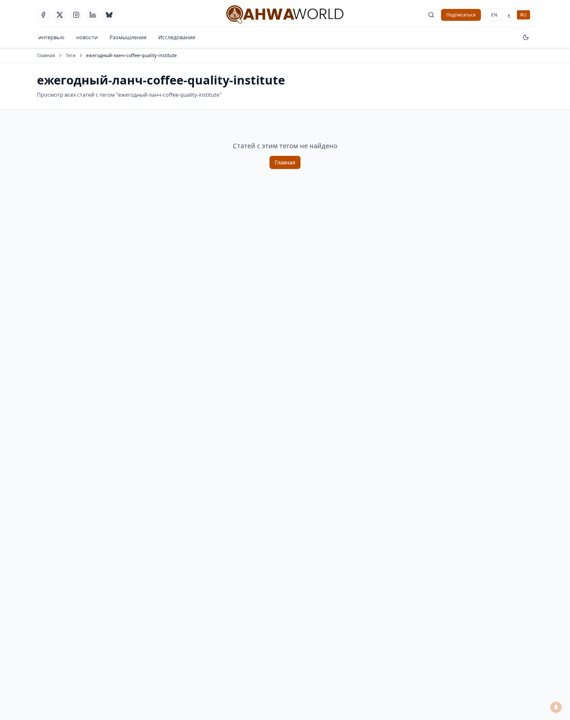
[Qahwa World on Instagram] (76, 15)
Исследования (176, 37)
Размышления (128, 37)
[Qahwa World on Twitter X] (59, 15)
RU (523, 15)
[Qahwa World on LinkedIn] (92, 15)
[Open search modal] (431, 15)
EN (494, 15)
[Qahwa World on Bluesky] (109, 15)
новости (87, 37)
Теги (71, 55)
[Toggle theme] (526, 37)
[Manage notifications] (556, 707)
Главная (46, 55)
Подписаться (461, 15)
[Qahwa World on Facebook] (43, 15)
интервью (51, 37)
